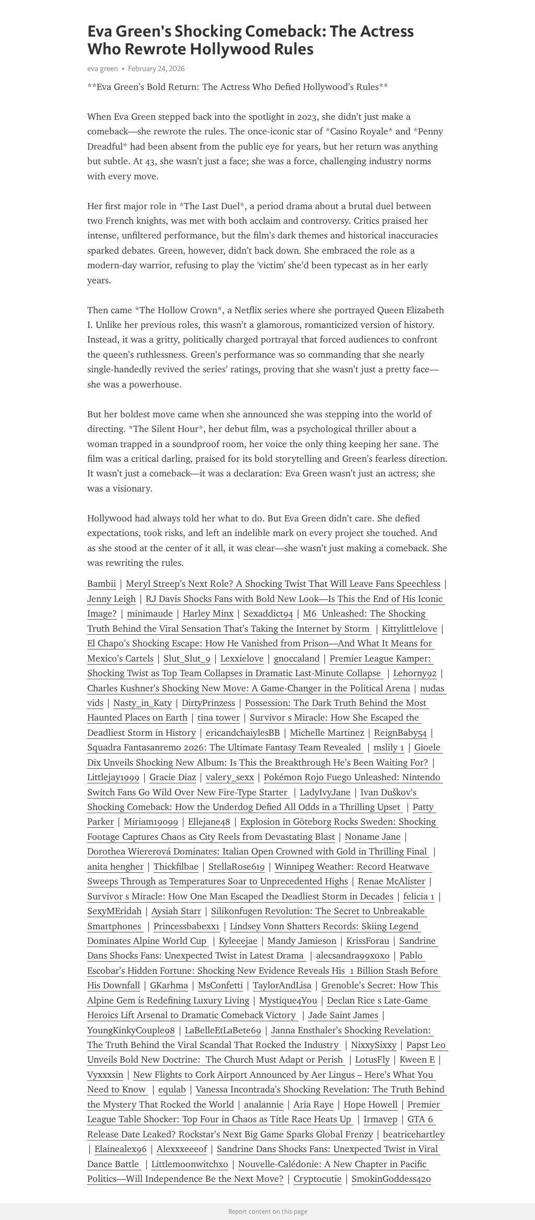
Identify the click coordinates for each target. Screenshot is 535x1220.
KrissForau (367, 941)
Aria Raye (314, 1104)
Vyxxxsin (105, 1074)
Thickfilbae (176, 866)
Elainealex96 (121, 1149)
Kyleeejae (238, 941)
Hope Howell (371, 1104)
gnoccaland (297, 658)
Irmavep (381, 1119)
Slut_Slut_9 (187, 658)
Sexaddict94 (268, 613)
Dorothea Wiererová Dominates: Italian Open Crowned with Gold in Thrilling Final (258, 851)
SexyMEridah (114, 911)
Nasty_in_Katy (142, 703)
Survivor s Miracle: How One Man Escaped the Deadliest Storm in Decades (240, 896)
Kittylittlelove (409, 628)
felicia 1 (419, 896)
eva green (102, 68)
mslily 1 (389, 747)
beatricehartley (414, 1134)
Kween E (417, 1059)
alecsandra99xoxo (353, 955)
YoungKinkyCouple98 (131, 1030)
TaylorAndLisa (282, 985)
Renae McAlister (391, 881)
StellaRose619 (236, 866)
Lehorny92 (415, 673)
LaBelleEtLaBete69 (223, 1030)
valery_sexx (230, 777)
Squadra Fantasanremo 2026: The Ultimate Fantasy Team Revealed (225, 747)
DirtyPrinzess (208, 703)
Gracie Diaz (172, 777)
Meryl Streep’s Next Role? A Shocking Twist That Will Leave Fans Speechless (283, 583)
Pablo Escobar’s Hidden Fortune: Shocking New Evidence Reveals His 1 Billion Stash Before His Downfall (263, 970)
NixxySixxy (374, 1045)
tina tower (218, 717)
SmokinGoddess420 (391, 1178)
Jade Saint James (343, 1015)
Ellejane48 (209, 821)
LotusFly (372, 1059)
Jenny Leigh (111, 599)
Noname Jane (373, 836)
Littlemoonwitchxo (190, 1164)
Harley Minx (208, 613)
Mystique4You (288, 1000)
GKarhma (169, 985)
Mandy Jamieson (302, 941)
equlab (172, 1089)
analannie (264, 1104)
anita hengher (115, 866)
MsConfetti (220, 985)
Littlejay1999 (113, 777)
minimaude (150, 613)
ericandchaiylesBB (243, 732)
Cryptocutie (318, 1178)
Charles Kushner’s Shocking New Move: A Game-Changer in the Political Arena (248, 688)
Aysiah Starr (176, 911)
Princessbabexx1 (187, 926)
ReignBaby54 (400, 732)
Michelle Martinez (327, 732)
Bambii (101, 583)
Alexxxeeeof (182, 1149)
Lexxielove (242, 658)
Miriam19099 (151, 821)
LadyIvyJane (325, 792)
